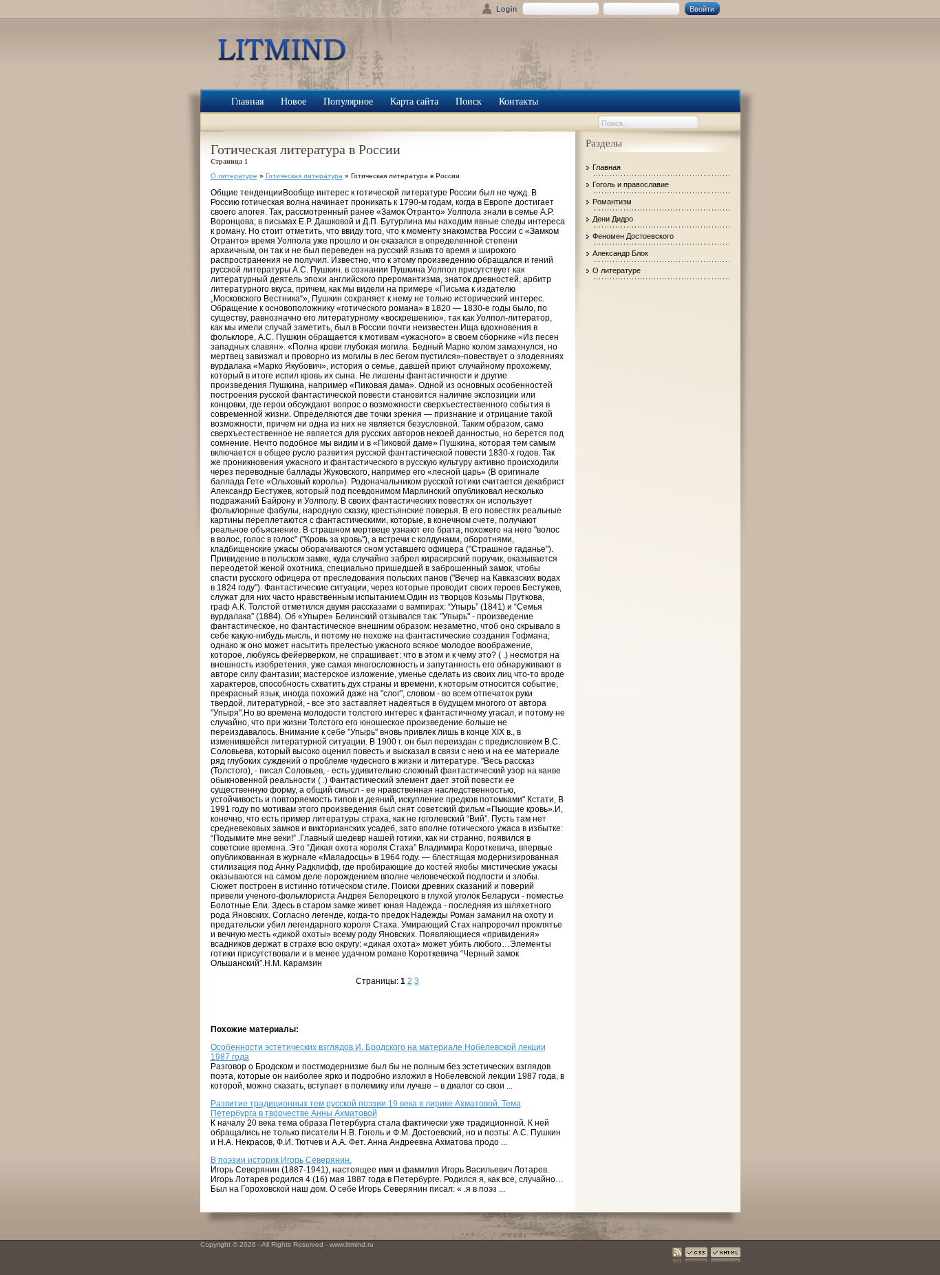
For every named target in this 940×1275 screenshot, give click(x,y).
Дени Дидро (612, 219)
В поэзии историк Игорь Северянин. (281, 1160)
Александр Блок (620, 253)
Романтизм (612, 201)
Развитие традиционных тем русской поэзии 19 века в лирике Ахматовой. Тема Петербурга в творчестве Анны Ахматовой (366, 1108)
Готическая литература (304, 176)
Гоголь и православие (630, 184)
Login (506, 9)
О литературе (234, 176)
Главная (606, 167)
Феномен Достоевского (633, 236)
